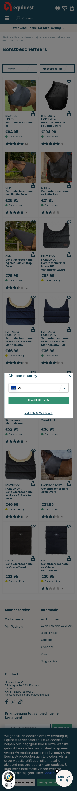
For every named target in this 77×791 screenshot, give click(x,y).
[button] (64, 778)
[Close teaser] (57, 771)
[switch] (8, 785)
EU (19, 387)
